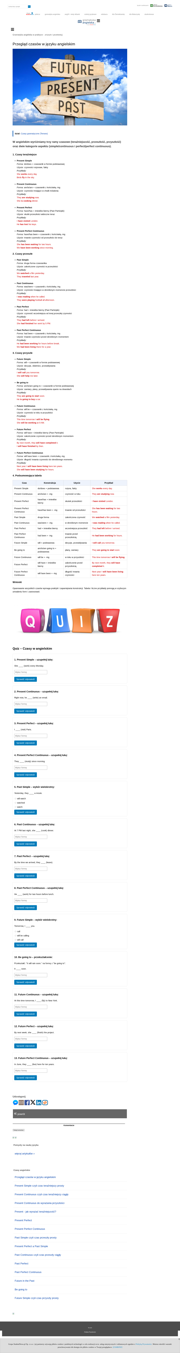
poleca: (37, 14)
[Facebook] (27, 1104)
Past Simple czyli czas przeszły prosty (36, 1237)
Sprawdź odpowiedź (25, 679)
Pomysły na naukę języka (25, 1145)
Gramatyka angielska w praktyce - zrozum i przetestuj (37, 35)
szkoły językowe (90, 14)
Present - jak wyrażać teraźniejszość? (35, 1211)
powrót (19, 1113)
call (18, 931)
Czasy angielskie (21, 1170)
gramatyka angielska (52, 14)
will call (19, 940)
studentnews (149, 14)
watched (20, 803)
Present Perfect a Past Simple (31, 1246)
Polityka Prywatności (90, 1332)
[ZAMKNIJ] (117, 1347)
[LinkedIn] (38, 1104)
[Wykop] (45, 1104)
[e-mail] (21, 1104)
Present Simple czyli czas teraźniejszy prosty (39, 1185)
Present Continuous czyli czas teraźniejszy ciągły (41, 1194)
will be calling (22, 935)
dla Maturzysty (134, 14)
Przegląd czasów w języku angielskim (35, 1177)
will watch (21, 798)
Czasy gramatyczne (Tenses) (34, 133)
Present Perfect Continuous (30, 1228)
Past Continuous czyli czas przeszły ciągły (38, 1254)
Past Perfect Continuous (28, 1272)
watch (19, 807)
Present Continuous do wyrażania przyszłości (39, 1203)
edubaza (104, 14)
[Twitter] (33, 1103)
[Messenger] (15, 1104)
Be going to (21, 1289)
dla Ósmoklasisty (118, 14)
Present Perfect (23, 1220)
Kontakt (90, 1327)
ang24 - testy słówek (72, 14)
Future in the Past (24, 1280)
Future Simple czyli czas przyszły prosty (37, 1298)
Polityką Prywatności (144, 1344)
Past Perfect (21, 1263)
